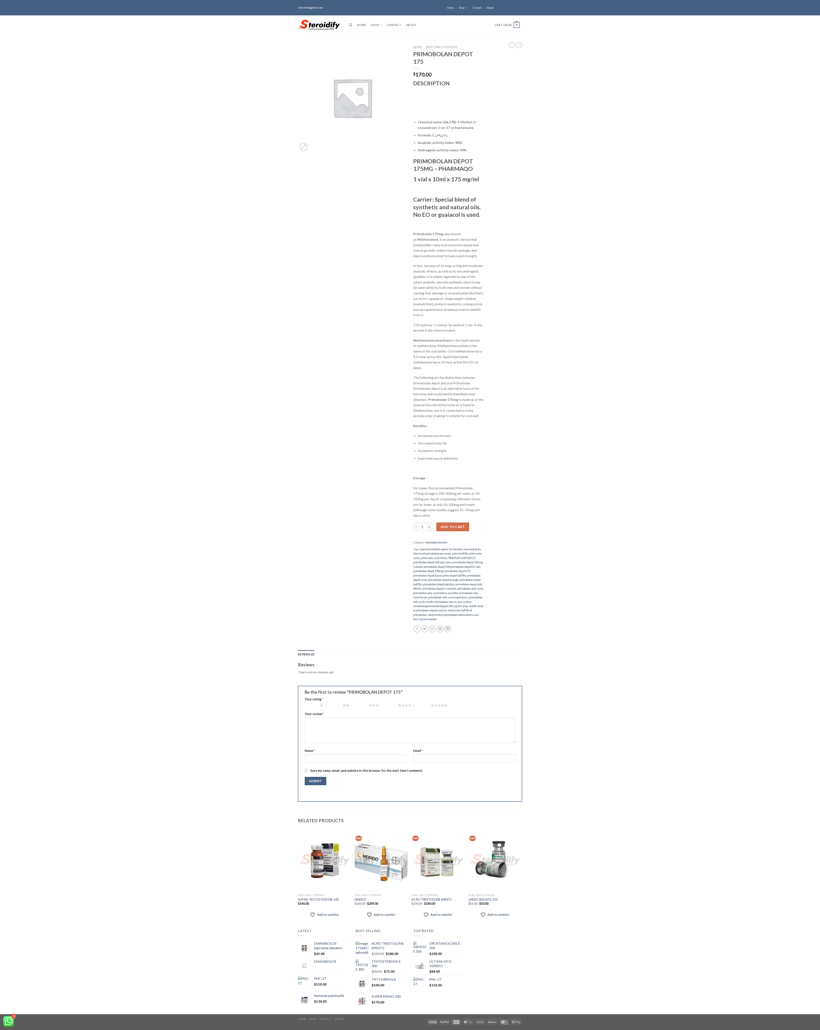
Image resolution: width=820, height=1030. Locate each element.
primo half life (460, 553)
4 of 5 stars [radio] (389, 705)
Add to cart (453, 527)
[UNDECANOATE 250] (495, 860)
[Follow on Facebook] (520, 2)
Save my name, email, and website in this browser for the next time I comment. (366, 770)
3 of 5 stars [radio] (360, 705)
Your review (314, 714)
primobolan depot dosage (443, 579)
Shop (462, 7)
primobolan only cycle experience (448, 597)
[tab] (306, 654)
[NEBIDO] (381, 860)
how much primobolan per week (432, 553)
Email (418, 751)
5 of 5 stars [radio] (422, 705)
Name (310, 751)
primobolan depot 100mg (428, 571)
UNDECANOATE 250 (483, 899)
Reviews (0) (306, 654)
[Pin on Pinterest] (440, 628)
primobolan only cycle (470, 588)
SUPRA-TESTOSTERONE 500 (318, 899)
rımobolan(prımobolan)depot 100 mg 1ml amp (440, 606)
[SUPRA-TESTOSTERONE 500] (324, 860)
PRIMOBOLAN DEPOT (462, 558)
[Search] (350, 25)
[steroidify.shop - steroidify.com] (319, 25)
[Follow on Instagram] (520, 6)
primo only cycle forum (433, 558)
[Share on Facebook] (417, 628)
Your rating (314, 699)
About (490, 7)
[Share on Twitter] (424, 628)
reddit (472, 606)
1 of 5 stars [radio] (311, 705)
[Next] (521, 874)
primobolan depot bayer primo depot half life (439, 575)
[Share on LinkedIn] (447, 628)
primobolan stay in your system (453, 602)
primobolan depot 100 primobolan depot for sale (452, 566)
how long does (472, 549)
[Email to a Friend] (432, 628)
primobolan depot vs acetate (439, 588)
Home (450, 7)
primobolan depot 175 (457, 571)
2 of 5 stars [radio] (334, 705)
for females (456, 549)
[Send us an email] (520, 13)
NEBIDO (360, 899)
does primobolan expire (434, 549)
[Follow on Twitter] (520, 10)
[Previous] (298, 874)
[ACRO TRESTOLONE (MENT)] (437, 860)
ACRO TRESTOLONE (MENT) (431, 899)
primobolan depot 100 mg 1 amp (432, 562)
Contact (477, 7)
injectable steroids (441, 47)
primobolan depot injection (438, 584)
